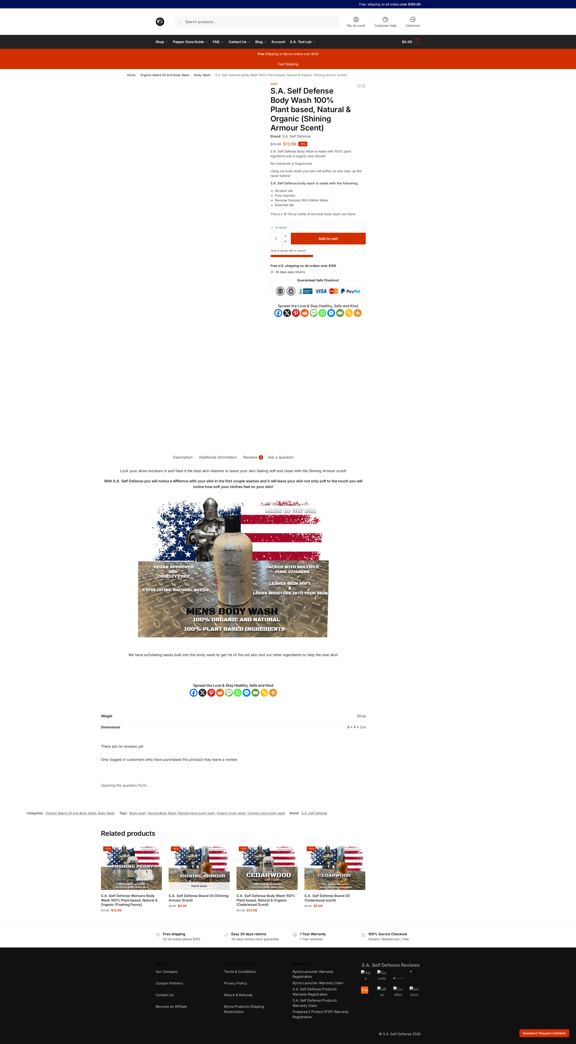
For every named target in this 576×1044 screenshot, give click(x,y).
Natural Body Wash (162, 813)
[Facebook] (278, 313)
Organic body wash (231, 813)
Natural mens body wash (196, 813)
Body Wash (202, 75)
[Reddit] (305, 313)
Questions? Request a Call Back (544, 1033)
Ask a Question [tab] (281, 457)
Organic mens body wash (266, 813)
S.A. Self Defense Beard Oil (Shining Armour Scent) (198, 898)
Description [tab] (182, 457)
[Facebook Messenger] (331, 313)
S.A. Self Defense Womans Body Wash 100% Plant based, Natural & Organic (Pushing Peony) (129, 900)
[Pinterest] (296, 313)
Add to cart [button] (131, 920)
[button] (411, 42)
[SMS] (314, 313)
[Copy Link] (349, 313)
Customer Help (386, 25)
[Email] (340, 313)
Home (131, 75)
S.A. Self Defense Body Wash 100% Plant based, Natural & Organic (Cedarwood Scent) (266, 900)
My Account (356, 25)
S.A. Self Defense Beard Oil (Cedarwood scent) (327, 898)
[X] (287, 313)
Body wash (137, 813)
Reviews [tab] (252, 457)
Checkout (413, 25)
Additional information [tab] (218, 457)
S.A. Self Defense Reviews (391, 965)
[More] (358, 313)
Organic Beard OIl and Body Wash (164, 75)
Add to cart (328, 238)
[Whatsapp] (322, 313)
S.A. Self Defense (314, 813)
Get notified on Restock (199, 915)
